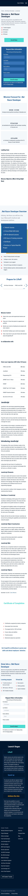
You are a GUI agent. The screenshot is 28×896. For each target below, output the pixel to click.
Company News (21, 833)
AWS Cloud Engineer (5, 847)
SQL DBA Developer (5, 855)
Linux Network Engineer (6, 860)
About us (20, 830)
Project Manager (4, 833)
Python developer (5, 836)
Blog (19, 836)
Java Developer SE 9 (5, 841)
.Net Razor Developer (9, 11)
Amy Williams (13, 592)
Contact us (20, 838)
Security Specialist (5, 849)
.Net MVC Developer (5, 852)
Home (2, 11)
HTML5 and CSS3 (18, 285)
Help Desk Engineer (5, 866)
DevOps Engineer (4, 844)
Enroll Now (14, 40)
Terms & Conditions (5, 893)
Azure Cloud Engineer (5, 871)
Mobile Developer (5, 857)
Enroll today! (14, 79)
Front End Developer (5, 838)
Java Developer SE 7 (5, 868)
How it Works (20, 3)
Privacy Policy (10, 84)
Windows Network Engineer (7, 830)
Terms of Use (20, 82)
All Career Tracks (7, 877)
